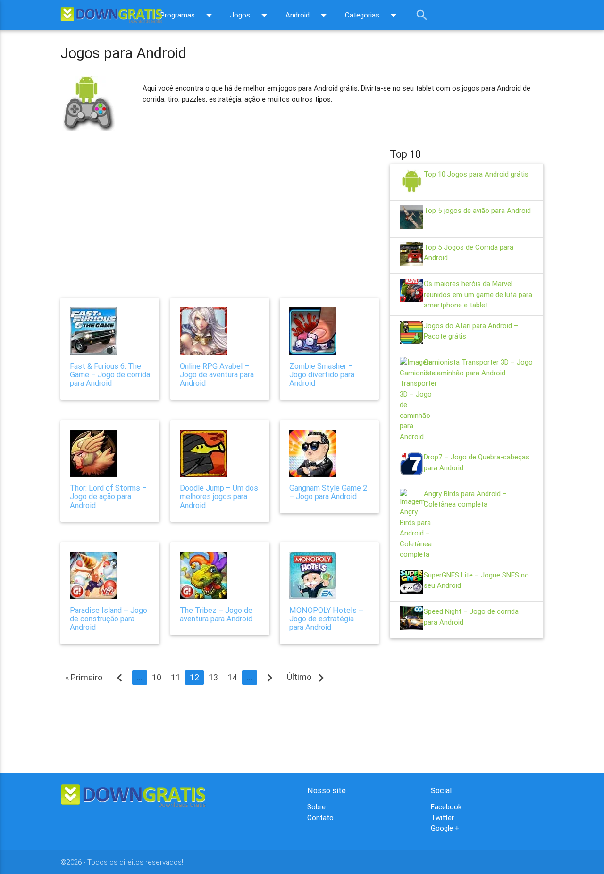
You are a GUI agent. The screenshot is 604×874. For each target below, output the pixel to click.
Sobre (316, 806)
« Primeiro (83, 677)
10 (156, 677)
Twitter (442, 817)
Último (308, 676)
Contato (320, 817)
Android (308, 15)
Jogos (250, 15)
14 (232, 677)
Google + (445, 827)
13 (213, 677)
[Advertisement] (219, 210)
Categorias (373, 15)
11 (175, 677)
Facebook (446, 806)
